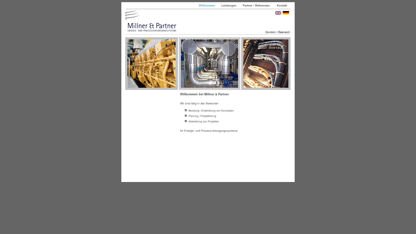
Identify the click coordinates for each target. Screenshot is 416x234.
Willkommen (207, 5)
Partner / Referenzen (257, 5)
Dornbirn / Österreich (277, 32)
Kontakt (282, 5)
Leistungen (229, 5)
